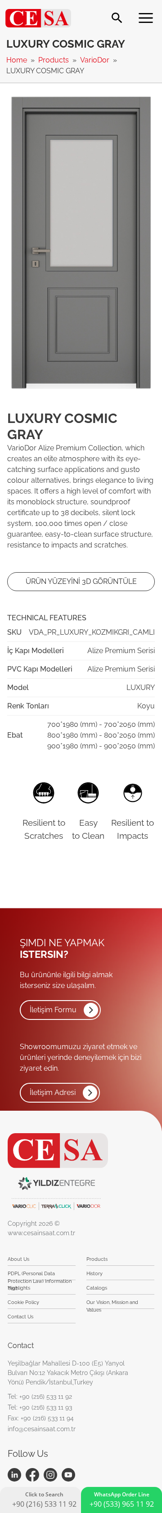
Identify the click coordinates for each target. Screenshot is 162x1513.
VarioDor (95, 60)
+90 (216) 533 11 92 (45, 1396)
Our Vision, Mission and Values (112, 1304)
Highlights (19, 1288)
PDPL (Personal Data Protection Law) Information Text (40, 1275)
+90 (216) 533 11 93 (45, 1407)
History (94, 1274)
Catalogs (96, 1288)
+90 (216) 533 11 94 (47, 1418)
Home (17, 60)
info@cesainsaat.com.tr (42, 1429)
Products (54, 60)
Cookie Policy (23, 1302)
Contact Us (20, 1317)
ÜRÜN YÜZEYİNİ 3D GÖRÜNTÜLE (81, 581)
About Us (18, 1259)
